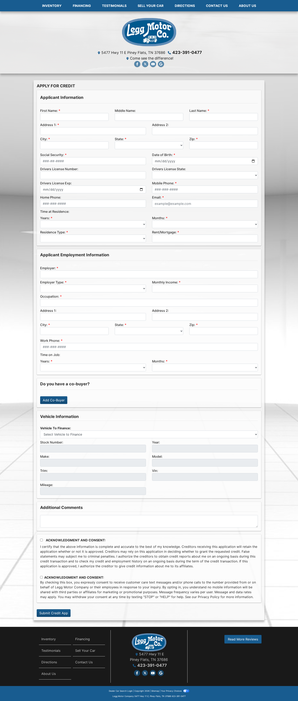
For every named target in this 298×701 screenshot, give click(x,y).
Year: (156, 442)
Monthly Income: (165, 282)
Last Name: (198, 111)
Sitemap (155, 691)
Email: (156, 197)
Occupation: (49, 296)
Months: (158, 218)
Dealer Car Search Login (121, 691)
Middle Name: (125, 111)
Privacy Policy (209, 597)
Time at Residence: (54, 211)
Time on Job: (50, 355)
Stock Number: (51, 442)
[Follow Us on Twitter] (145, 64)
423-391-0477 (187, 52)
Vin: (155, 471)
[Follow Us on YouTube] (153, 64)
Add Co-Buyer (54, 400)
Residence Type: (52, 232)
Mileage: (46, 485)
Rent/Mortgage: (164, 232)
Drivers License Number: (59, 169)
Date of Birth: (162, 155)
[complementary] (286, 689)
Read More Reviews (243, 639)
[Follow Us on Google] (161, 64)
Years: (45, 218)
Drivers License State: (169, 169)
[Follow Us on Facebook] (137, 64)
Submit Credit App (53, 613)
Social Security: (52, 155)
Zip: (192, 139)
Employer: (48, 268)
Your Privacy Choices (171, 691)
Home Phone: (50, 197)
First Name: (49, 111)
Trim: (44, 471)
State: (119, 139)
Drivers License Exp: (56, 183)
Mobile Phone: (163, 183)
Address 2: (160, 125)
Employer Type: (52, 282)
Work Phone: (50, 341)
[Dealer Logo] (149, 32)
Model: (157, 456)
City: (43, 139)
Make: (44, 456)
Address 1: (48, 125)
